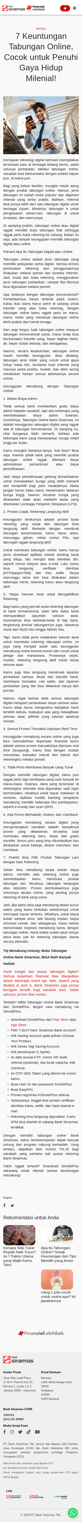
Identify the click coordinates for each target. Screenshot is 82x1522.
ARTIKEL (41, 28)
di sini (14, 1477)
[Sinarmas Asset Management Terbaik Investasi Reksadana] (14, 1497)
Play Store (60, 1020)
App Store (18, 1025)
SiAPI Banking (50, 1398)
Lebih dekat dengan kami (56, 1382)
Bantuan (46, 1377)
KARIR (45, 1394)
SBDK (45, 1386)
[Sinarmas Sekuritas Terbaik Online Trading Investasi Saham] (37, 1497)
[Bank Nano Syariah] (60, 1499)
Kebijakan (47, 1390)
